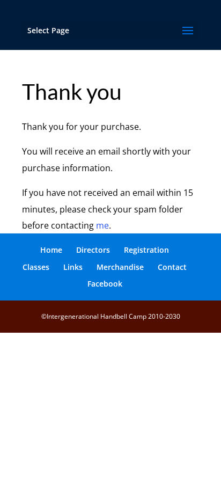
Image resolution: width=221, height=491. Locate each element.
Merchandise (120, 267)
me (102, 225)
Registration (146, 250)
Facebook (104, 284)
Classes (36, 267)
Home (51, 250)
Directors (93, 250)
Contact (172, 267)
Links (73, 267)
